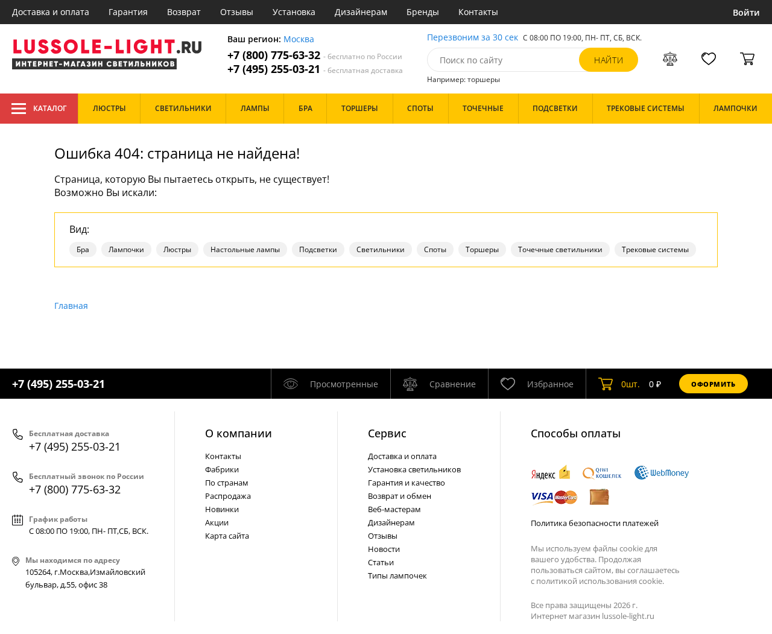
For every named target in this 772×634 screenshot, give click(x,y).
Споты (435, 249)
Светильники (380, 249)
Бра (83, 249)
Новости (384, 549)
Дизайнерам (361, 11)
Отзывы (236, 11)
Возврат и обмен (399, 495)
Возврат (184, 11)
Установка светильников (414, 469)
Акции (217, 522)
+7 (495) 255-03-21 (315, 69)
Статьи (381, 562)
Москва (298, 39)
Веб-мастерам (394, 509)
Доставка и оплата (50, 11)
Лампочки (126, 249)
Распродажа (228, 495)
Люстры (177, 249)
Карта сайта (227, 535)
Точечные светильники (560, 249)
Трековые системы (655, 249)
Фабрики (222, 469)
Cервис (387, 433)
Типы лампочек (397, 575)
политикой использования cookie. (600, 580)
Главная (71, 305)
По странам (226, 482)
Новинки (222, 509)
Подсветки (318, 249)
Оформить (713, 383)
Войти (746, 12)
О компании (238, 433)
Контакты (478, 11)
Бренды (423, 11)
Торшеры (482, 249)
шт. (630, 384)
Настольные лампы (245, 249)
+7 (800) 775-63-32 (314, 55)
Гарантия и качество (406, 482)
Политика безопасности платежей (595, 523)
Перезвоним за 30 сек (472, 38)
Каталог (49, 108)
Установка (294, 11)
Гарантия (128, 11)
